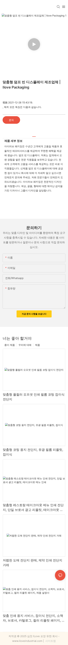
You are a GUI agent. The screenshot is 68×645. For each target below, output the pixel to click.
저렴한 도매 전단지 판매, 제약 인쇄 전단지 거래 (32, 562)
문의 (11, 119)
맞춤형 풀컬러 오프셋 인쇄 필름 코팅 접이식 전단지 (34, 397)
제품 (37, 344)
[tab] (34, 135)
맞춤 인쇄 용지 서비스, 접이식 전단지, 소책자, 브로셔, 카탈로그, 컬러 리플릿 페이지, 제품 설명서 (34, 618)
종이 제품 (9, 344)
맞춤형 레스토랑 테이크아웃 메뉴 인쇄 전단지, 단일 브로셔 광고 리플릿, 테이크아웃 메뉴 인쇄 (33, 507)
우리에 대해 (24, 344)
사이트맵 (50, 641)
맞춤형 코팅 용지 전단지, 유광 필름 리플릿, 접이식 (33, 452)
